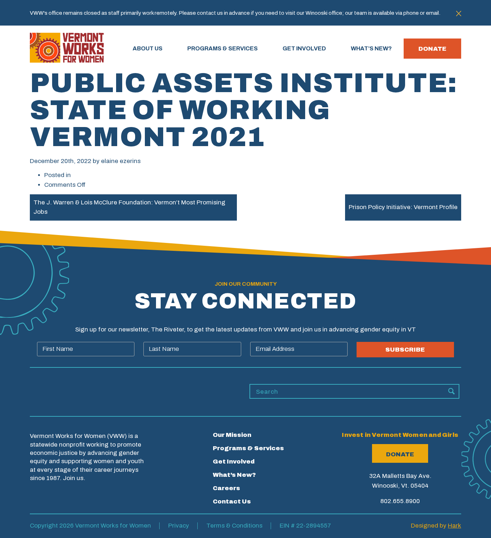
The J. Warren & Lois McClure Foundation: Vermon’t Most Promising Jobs (129, 207)
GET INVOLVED (304, 48)
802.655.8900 (400, 501)
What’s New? (234, 474)
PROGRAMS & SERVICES (222, 48)
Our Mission (232, 434)
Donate (432, 48)
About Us (147, 48)
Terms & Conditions (234, 525)
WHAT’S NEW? (371, 48)
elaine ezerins (121, 161)
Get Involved (233, 461)
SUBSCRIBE (405, 349)
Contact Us (232, 501)
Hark (454, 525)
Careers (226, 488)
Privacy (178, 525)
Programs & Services (248, 448)
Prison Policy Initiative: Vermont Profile (403, 207)
